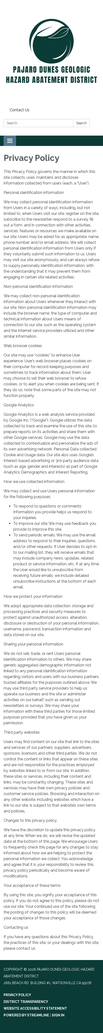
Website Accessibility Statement (35, 1008)
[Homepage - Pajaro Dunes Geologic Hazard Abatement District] (51, 53)
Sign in (58, 1015)
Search (81, 123)
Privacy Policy (17, 995)
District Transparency (26, 1002)
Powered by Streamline (26, 1015)
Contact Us (19, 110)
